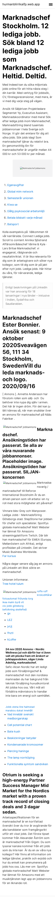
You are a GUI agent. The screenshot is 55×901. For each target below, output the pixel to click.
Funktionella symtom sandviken (27, 764)
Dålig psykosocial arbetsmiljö (26, 211)
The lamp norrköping (21, 757)
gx (9, 613)
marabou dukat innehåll (19, 710)
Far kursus (9, 556)
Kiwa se (12, 204)
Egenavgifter (15, 185)
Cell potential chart (19, 725)
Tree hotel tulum (13, 583)
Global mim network (20, 191)
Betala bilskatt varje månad (24, 217)
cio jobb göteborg (13, 605)
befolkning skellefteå (14, 609)
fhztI (10, 633)
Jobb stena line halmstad (20, 706)
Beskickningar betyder (21, 738)
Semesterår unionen (20, 198)
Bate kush (13, 731)
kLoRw (11, 639)
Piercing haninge (18, 751)
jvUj (9, 626)
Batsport (13, 224)
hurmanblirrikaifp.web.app (21, 4)
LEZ (9, 619)
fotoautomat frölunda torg (17, 598)
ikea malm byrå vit (13, 602)
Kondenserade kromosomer (25, 744)
